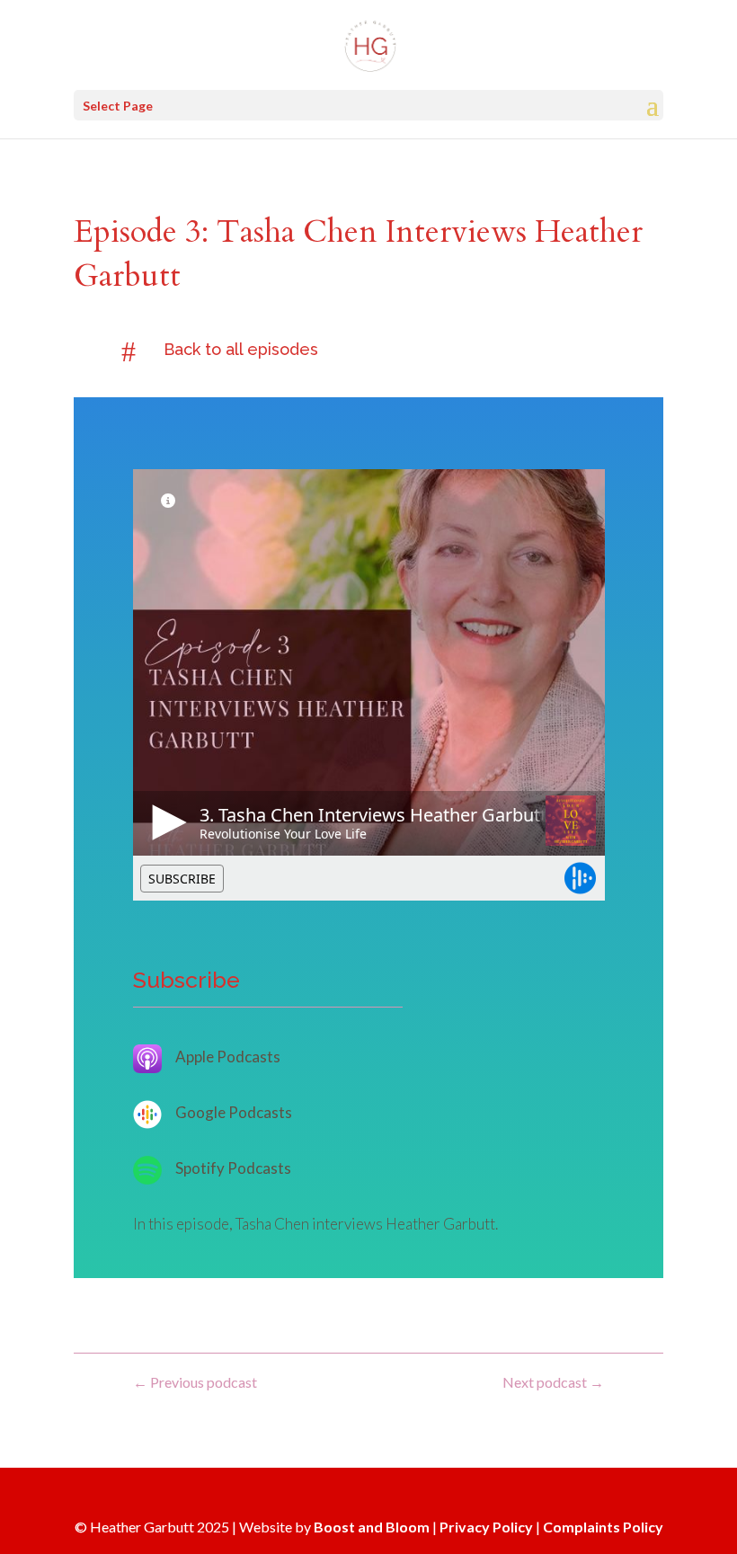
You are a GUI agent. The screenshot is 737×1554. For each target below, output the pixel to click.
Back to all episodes (241, 349)
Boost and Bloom (372, 1526)
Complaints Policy (603, 1526)
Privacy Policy (486, 1526)
